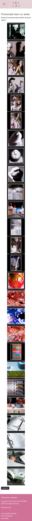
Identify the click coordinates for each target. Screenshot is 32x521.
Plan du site (5, 497)
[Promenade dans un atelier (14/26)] (16, 263)
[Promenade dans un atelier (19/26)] (16, 352)
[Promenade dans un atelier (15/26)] (16, 280)
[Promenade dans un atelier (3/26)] (16, 67)
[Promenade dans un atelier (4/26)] (16, 85)
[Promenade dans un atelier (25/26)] (16, 458)
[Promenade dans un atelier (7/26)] (16, 138)
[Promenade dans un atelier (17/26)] (16, 316)
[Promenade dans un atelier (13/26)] (16, 245)
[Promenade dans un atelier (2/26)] (16, 49)
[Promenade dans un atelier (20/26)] (16, 369)
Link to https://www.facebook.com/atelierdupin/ (16, 511)
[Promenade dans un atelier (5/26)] (16, 103)
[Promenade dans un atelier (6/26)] (16, 120)
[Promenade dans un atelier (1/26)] (16, 31)
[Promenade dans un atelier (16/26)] (16, 298)
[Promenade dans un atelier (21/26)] (16, 387)
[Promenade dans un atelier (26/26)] (16, 476)
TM (10, 507)
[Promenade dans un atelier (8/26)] (16, 156)
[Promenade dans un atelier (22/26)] (16, 405)
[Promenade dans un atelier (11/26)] (16, 209)
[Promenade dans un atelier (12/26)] (16, 227)
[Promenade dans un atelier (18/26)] (16, 334)
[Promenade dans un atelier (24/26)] (16, 441)
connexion (13, 497)
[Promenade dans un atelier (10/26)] (16, 192)
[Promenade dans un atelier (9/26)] (16, 174)
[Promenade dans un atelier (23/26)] (16, 423)
